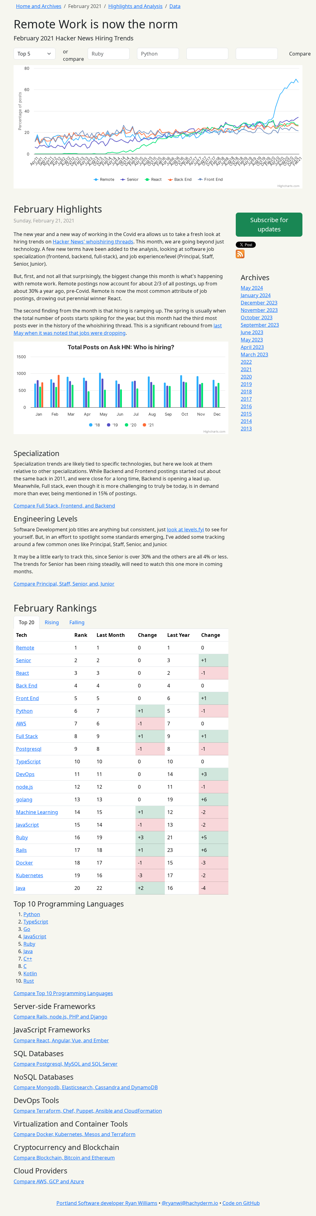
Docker (24, 862)
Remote (25, 647)
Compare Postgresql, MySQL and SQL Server (66, 1063)
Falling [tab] (77, 622)
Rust (28, 980)
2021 (246, 369)
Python (24, 711)
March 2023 (254, 354)
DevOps (25, 774)
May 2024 (252, 287)
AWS (21, 723)
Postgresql (28, 748)
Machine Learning (37, 812)
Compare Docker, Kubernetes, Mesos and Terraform (74, 1134)
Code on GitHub (241, 1203)
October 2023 (256, 317)
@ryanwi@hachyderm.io (190, 1203)
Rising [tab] (52, 622)
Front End (27, 698)
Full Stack (27, 736)
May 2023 (252, 339)
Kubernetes (29, 875)
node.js (24, 786)
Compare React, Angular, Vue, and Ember (61, 1040)
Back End (26, 685)
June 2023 (252, 332)
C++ (27, 958)
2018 (246, 391)
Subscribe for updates (269, 224)
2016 (246, 406)
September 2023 (260, 325)
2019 (246, 384)
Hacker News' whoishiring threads (93, 241)
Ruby (22, 837)
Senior (23, 660)
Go (26, 929)
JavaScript (27, 824)
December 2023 (259, 302)
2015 (246, 413)
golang (24, 799)
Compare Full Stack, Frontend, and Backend (64, 505)
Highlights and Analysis (135, 6)
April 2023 (252, 347)
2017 (246, 399)
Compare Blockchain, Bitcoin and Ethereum (64, 1157)
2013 (246, 428)
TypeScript (28, 761)
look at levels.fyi (185, 529)
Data (175, 6)
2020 (246, 376)
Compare (300, 53)
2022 (246, 362)
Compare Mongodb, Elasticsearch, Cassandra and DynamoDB (86, 1087)
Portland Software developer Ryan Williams (106, 1203)
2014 (246, 421)
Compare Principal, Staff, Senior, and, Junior (64, 583)
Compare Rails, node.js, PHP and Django (60, 1016)
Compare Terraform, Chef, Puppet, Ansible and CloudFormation (88, 1110)
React (22, 673)
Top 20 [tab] (26, 622)
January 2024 (256, 295)
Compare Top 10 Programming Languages (63, 993)
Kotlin (30, 973)
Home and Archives (38, 6)
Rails (21, 850)
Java (20, 888)
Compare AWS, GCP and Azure (49, 1181)
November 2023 (259, 310)
